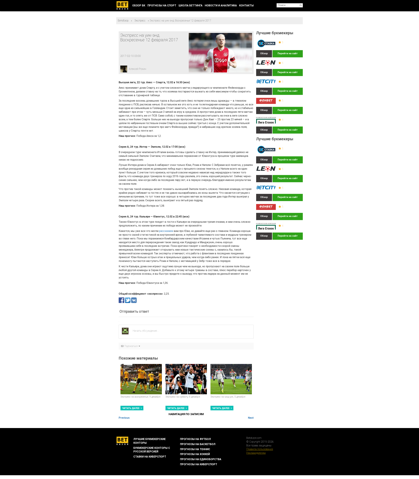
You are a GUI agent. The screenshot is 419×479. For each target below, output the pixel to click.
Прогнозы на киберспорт (198, 464)
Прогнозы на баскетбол (197, 444)
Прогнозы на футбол (195, 439)
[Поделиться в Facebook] (122, 300)
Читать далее (130, 408)
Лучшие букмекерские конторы (149, 441)
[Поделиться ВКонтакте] (134, 300)
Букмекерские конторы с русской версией (151, 449)
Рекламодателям (256, 452)
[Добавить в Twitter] (128, 300)
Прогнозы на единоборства (200, 459)
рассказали (166, 231)
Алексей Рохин (137, 68)
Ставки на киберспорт (149, 456)
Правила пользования (259, 449)
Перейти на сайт (288, 53)
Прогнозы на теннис (195, 449)
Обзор (264, 53)
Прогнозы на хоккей (195, 454)
